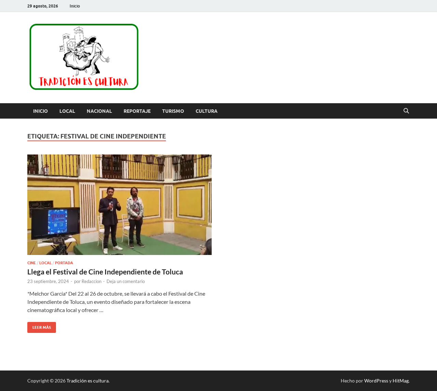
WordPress (376, 380)
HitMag (401, 380)
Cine (31, 262)
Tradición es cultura (88, 380)
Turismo (173, 111)
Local (67, 111)
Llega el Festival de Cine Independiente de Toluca (105, 271)
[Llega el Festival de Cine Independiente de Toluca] (119, 204)
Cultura (206, 111)
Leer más (39, 326)
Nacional (99, 111)
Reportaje (137, 111)
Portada (64, 262)
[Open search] (406, 111)
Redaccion (91, 281)
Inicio (75, 6)
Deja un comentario (126, 281)
